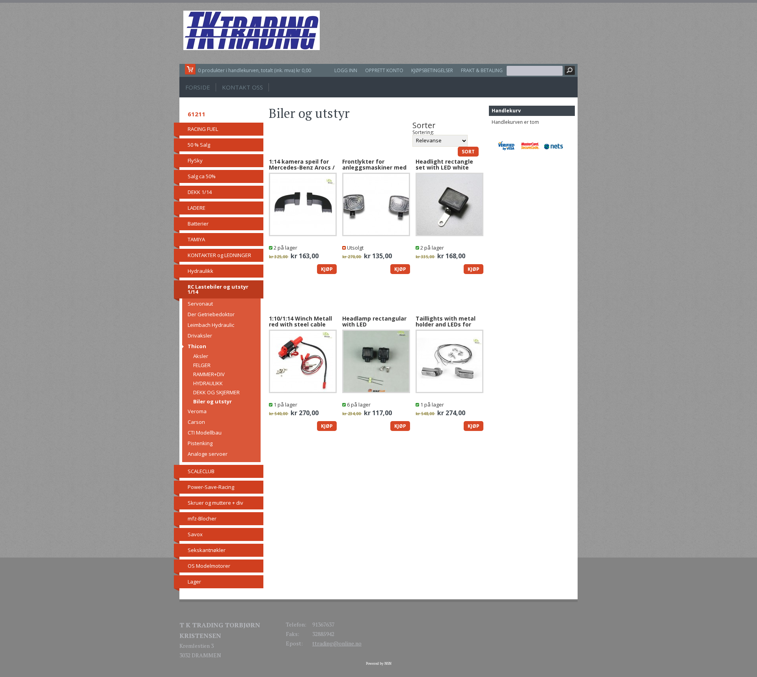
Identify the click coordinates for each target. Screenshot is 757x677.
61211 (196, 114)
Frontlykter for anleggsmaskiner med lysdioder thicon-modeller (374, 170)
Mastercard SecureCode (532, 146)
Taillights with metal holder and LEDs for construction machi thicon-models (445, 327)
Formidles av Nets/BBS (555, 146)
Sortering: (423, 132)
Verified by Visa (508, 146)
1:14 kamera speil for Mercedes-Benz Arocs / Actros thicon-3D (302, 167)
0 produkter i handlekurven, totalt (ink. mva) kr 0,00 (254, 70)
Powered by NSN (379, 663)
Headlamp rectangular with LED (374, 321)
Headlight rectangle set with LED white (444, 164)
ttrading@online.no (337, 643)
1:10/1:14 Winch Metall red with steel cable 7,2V (300, 324)
